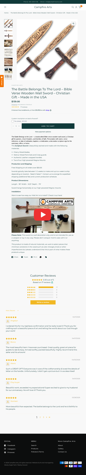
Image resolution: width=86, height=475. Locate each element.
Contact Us (62, 452)
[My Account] (76, 7)
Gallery (60, 449)
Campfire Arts (43, 7)
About (60, 445)
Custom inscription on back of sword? (25, 118)
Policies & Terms (37, 452)
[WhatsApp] (41, 257)
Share (16, 257)
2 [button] (40, 417)
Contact (2, 81)
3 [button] (43, 417)
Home (6, 13)
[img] (11, 317)
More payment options (43, 131)
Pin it (35, 257)
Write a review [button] (43, 302)
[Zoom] (73, 23)
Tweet (26, 257)
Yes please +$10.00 (20, 121)
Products (34, 449)
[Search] (72, 7)
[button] (31, 287)
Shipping (14, 104)
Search (33, 445)
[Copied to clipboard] (46, 257)
